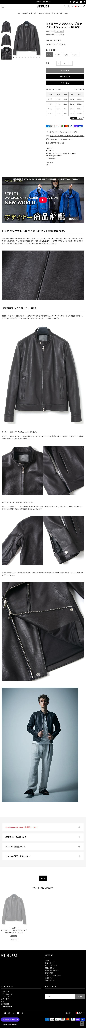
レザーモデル (6, 999)
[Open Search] (65, 6)
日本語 (68, 1013)
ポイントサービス (51, 965)
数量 (47, 63)
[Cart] (84, 6)
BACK (43, 878)
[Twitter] (77, 2)
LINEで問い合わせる (57, 143)
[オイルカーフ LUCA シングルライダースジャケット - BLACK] (14, 909)
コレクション (6, 996)
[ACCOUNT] (68, 6)
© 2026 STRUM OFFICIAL (9, 1024)
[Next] (37, 40)
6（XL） (75, 55)
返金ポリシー (49, 980)
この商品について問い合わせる (61, 139)
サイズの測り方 (79, 89)
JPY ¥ (79, 6)
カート (47, 960)
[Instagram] (74, 2)
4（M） (57, 55)
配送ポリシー (49, 978)
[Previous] (15, 40)
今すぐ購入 (65, 83)
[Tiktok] (84, 2)
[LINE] (70, 2)
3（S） (49, 55)
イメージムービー (7, 994)
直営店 (3, 1001)
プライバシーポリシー (53, 975)
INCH (80, 118)
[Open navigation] (18, 6)
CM (73, 118)
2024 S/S (25, 13)
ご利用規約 (49, 973)
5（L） (66, 55)
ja (72, 6)
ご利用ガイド (49, 963)
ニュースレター (6, 1006)
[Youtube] (81, 2)
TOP (18, 13)
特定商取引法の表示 (52, 970)
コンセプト (5, 991)
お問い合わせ (49, 968)
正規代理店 (5, 1004)
